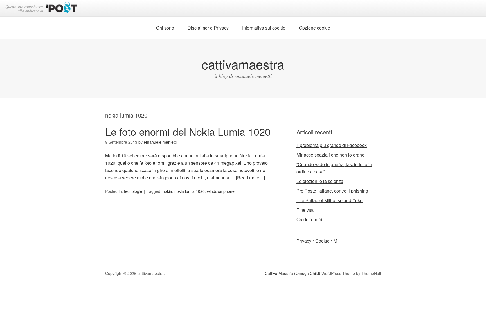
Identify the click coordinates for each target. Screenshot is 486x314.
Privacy (303, 241)
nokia (167, 191)
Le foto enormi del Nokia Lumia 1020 (188, 131)
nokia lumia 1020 (189, 191)
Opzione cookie (314, 27)
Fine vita (305, 210)
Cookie (322, 241)
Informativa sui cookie (263, 27)
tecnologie (133, 191)
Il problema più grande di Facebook (331, 145)
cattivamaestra (243, 64)
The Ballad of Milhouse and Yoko (329, 200)
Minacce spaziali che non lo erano (330, 155)
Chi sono (165, 27)
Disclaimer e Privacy (208, 27)
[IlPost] (61, 8)
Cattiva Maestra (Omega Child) (292, 273)
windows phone (221, 191)
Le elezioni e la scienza (319, 181)
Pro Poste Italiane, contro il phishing (332, 191)
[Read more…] (250, 177)
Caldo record (309, 219)
